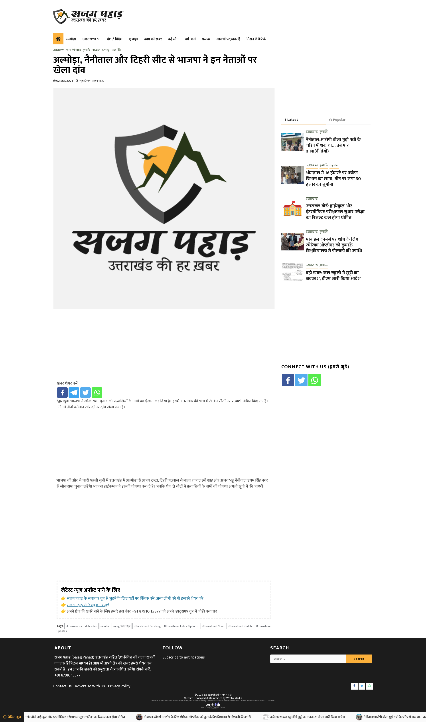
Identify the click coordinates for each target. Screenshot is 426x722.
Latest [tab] (292, 120)
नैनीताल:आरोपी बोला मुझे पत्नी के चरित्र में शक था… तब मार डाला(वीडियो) (333, 145)
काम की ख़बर (153, 39)
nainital (105, 626)
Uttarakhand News (213, 626)
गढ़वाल (96, 50)
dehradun (91, 626)
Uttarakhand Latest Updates (181, 626)
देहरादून (106, 50)
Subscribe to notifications (183, 657)
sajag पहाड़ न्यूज (121, 626)
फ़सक (206, 39)
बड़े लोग (173, 39)
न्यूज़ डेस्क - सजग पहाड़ (91, 80)
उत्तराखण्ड (89, 39)
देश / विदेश (114, 39)
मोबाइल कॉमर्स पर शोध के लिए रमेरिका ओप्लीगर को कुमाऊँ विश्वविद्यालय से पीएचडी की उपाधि (334, 245)
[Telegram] (74, 392)
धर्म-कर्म (190, 39)
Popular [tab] (339, 120)
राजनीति (116, 50)
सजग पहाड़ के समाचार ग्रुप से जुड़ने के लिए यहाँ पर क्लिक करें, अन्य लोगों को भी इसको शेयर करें (135, 598)
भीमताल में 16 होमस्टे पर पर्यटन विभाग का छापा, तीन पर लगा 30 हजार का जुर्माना (333, 178)
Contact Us (62, 686)
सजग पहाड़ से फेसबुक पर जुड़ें (88, 605)
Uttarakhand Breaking (147, 626)
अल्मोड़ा (71, 39)
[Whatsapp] (97, 392)
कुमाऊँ (86, 50)
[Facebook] (62, 392)
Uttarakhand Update (240, 626)
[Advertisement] (242, 16)
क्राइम (133, 39)
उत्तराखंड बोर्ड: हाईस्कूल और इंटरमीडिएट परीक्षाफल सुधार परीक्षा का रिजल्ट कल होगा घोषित (335, 211)
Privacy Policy (119, 686)
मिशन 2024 (256, 39)
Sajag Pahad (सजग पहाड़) (218, 694)
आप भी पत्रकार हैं (228, 39)
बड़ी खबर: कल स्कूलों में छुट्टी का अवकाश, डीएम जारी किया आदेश (333, 275)
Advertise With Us (90, 686)
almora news (74, 626)
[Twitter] (85, 392)
